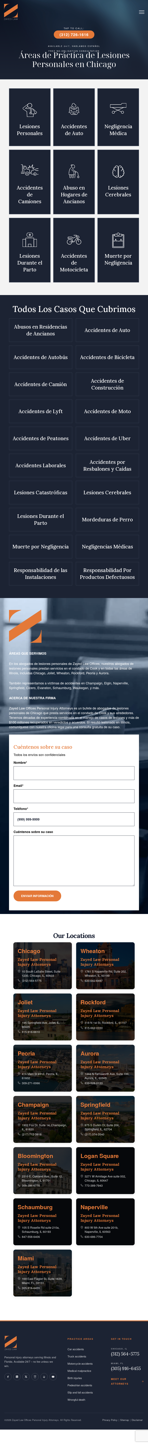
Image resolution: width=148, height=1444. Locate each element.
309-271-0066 (31, 1083)
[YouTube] (53, 1376)
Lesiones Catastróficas (40, 492)
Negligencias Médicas (107, 546)
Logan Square (99, 1155)
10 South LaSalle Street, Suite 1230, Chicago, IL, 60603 (41, 973)
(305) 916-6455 (126, 1368)
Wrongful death (76, 1399)
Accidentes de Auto (107, 330)
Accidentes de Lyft (41, 411)
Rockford (93, 1002)
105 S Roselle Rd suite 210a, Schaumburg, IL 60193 (40, 1229)
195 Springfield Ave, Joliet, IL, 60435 (41, 1025)
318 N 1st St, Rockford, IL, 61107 (106, 1023)
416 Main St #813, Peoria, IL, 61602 (40, 1076)
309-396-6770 (31, 1185)
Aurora (89, 1053)
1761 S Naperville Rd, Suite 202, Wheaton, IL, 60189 (106, 973)
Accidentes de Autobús (41, 357)
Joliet (25, 1002)
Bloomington (35, 1155)
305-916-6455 (31, 1288)
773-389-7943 (94, 1185)
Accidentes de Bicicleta (107, 357)
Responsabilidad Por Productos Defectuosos (107, 573)
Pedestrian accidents (80, 1385)
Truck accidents (77, 1356)
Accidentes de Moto (107, 411)
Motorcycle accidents (80, 1363)
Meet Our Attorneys (120, 1381)
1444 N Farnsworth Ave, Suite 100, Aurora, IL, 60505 (107, 1076)
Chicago (29, 951)
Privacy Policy (109, 1420)
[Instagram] (35, 1376)
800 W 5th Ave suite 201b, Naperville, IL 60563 (101, 1229)
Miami (26, 1258)
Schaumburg (35, 1207)
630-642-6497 (94, 981)
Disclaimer (137, 1420)
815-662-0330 (94, 1028)
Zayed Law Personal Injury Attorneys (37, 962)
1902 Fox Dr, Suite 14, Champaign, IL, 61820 (44, 1127)
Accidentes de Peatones (41, 438)
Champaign (33, 1104)
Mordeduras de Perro (107, 519)
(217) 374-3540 (94, 1134)
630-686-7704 (94, 1237)
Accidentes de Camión (40, 384)
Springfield (95, 1104)
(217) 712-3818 (32, 1134)
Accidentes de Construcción (107, 384)
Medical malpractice (79, 1371)
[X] (26, 1376)
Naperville (94, 1207)
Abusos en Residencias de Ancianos (40, 330)
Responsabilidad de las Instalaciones (40, 573)
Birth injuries (75, 1378)
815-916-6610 (31, 1032)
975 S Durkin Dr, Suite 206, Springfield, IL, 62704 (102, 1127)
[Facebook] (8, 1376)
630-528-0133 (94, 1083)
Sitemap (124, 1420)
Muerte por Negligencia (40, 546)
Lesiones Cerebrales (107, 492)
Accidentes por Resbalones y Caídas (107, 465)
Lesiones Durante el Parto (40, 519)
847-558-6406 (31, 1237)
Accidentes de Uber (107, 438)
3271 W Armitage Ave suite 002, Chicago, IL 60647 (105, 1178)
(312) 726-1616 (74, 34)
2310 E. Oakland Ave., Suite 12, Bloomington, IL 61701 (42, 1178)
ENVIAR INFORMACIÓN (37, 896)
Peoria (26, 1053)
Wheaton (92, 951)
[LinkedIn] (17, 1376)
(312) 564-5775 (32, 981)
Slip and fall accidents (80, 1392)
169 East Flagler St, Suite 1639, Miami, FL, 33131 (42, 1281)
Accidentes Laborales (41, 465)
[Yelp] (44, 1376)
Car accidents (76, 1349)
